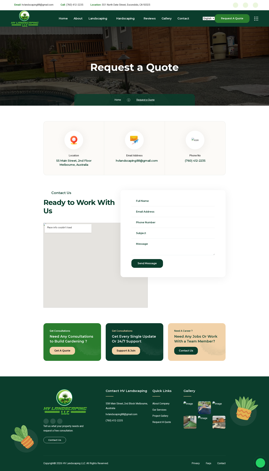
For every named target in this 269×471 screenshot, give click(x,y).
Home (63, 18)
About (78, 18)
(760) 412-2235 (74, 4)
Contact (183, 18)
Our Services (159, 409)
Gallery (167, 18)
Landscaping (97, 18)
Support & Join (126, 350)
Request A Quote (232, 18)
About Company (161, 403)
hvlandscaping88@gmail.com (37, 4)
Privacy (196, 463)
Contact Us (186, 350)
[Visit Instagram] (245, 5)
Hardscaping (125, 18)
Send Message (147, 263)
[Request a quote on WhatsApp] (260, 463)
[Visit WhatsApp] (255, 5)
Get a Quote (62, 350)
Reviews (150, 18)
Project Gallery (160, 415)
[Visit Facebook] (235, 5)
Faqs (208, 463)
